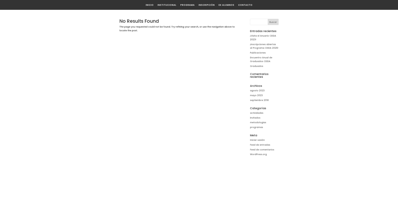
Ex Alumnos (226, 5)
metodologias (258, 122)
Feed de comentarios (262, 149)
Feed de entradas (260, 144)
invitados (255, 117)
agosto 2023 (257, 90)
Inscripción (207, 5)
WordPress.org (258, 154)
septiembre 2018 (259, 100)
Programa (187, 5)
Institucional (166, 5)
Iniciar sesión (257, 140)
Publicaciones (258, 52)
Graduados (256, 66)
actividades (256, 112)
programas (256, 127)
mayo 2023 (256, 95)
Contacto (245, 5)
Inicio (150, 5)
